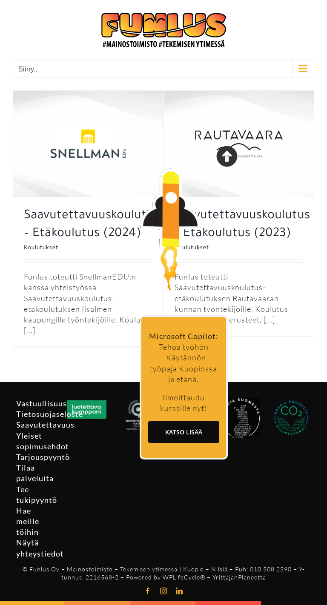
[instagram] (163, 591)
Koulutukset (41, 247)
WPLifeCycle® (184, 577)
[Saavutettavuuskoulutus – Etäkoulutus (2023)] (239, 95)
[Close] (227, 156)
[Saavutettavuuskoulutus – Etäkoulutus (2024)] (88, 95)
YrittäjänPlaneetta (239, 577)
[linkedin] (179, 591)
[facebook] (148, 591)
